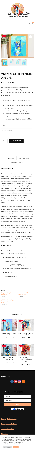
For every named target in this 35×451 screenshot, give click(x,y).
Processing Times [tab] (24, 158)
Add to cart (16, 140)
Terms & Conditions (7, 429)
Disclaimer (4, 434)
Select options (9, 325)
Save (5, 36)
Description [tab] (11, 158)
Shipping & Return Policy (9, 419)
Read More (20, 442)
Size (4, 125)
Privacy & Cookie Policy (9, 424)
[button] (30, 36)
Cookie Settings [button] (7, 447)
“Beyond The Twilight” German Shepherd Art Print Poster (8, 301)
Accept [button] (16, 447)
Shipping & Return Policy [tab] (18, 162)
